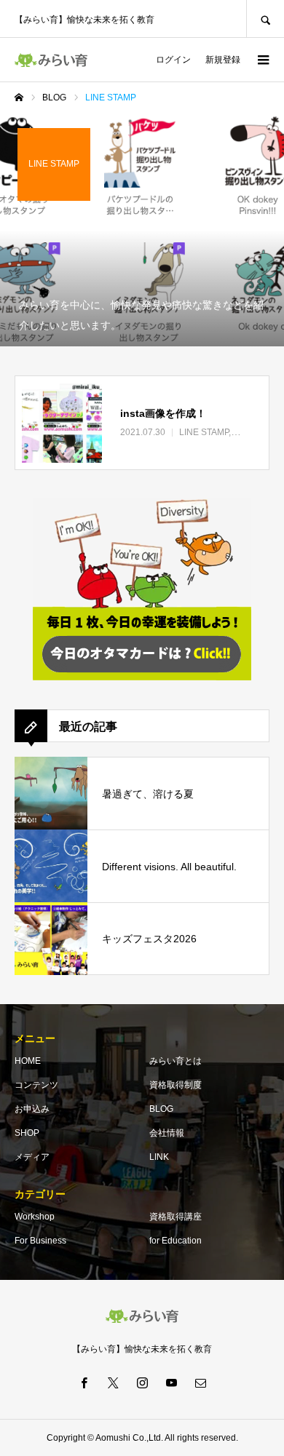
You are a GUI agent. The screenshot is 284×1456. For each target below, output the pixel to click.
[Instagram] (142, 1382)
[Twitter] (113, 1382)
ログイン (173, 60)
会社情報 (166, 1133)
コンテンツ (36, 1085)
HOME (28, 1061)
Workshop (35, 1217)
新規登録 (222, 60)
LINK (159, 1157)
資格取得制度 (175, 1085)
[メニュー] (262, 59)
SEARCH (265, 18)
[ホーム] (19, 97)
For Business (40, 1241)
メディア (32, 1157)
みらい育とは (175, 1061)
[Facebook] (83, 1382)
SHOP (27, 1133)
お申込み (32, 1109)
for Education (175, 1241)
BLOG (161, 1109)
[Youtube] (171, 1382)
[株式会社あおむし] (51, 60)
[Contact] (200, 1382)
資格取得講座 (175, 1217)
